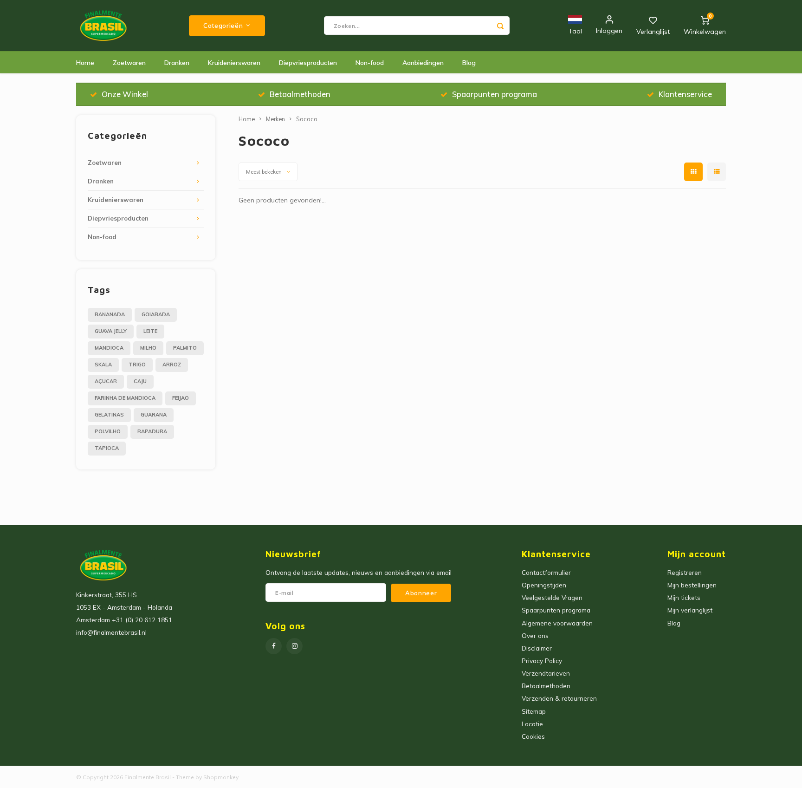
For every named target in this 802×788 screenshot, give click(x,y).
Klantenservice (685, 94)
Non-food (370, 63)
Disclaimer (537, 648)
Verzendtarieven (546, 673)
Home (85, 63)
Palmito (185, 348)
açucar (106, 381)
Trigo (137, 364)
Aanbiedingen (423, 63)
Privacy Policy (542, 660)
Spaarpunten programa (494, 94)
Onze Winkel (125, 94)
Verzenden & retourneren (559, 698)
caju (140, 381)
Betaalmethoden (300, 94)
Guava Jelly (111, 331)
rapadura (152, 431)
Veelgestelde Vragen (552, 597)
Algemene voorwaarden (557, 623)
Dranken (176, 63)
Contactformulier (546, 572)
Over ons (535, 635)
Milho (148, 348)
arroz (171, 364)
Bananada (110, 314)
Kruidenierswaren (234, 63)
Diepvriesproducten (308, 63)
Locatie (532, 724)
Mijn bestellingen (692, 585)
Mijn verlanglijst (689, 610)
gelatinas (109, 414)
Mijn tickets (683, 597)
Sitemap (534, 711)
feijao (180, 398)
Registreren (684, 572)
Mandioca (109, 348)
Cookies (533, 736)
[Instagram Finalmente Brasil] (294, 646)
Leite (150, 331)
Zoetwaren (129, 63)
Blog (469, 63)
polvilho (108, 431)
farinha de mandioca (125, 398)
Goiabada (156, 314)
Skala (103, 364)
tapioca (107, 448)
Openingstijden (544, 585)
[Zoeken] (500, 25)
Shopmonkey (221, 777)
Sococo (306, 119)
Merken (275, 119)
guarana (154, 414)
